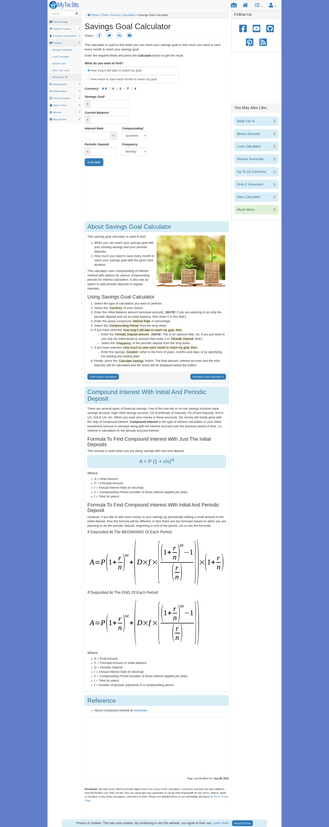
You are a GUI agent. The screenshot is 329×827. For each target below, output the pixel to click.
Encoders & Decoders (64, 35)
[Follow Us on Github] (270, 28)
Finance (57, 42)
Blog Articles (59, 119)
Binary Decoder (256, 134)
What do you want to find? (104, 63)
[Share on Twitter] (109, 35)
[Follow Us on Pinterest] (249, 42)
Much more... (256, 209)
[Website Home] (245, 5)
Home (94, 15)
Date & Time (59, 105)
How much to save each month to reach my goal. (123, 79)
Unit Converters (61, 98)
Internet (57, 112)
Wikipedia (140, 710)
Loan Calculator (60, 56)
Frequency (130, 144)
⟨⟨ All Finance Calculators (103, 376)
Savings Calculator (62, 49)
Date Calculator (256, 197)
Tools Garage (60, 21)
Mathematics (59, 91)
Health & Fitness (61, 28)
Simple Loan (59, 63)
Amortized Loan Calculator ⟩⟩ (208, 376)
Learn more (221, 823)
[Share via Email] (119, 35)
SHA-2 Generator (256, 184)
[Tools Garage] (233, 5)
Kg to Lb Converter (256, 172)
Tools (104, 15)
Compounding (132, 128)
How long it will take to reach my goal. (116, 70)
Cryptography (59, 84)
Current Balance (96, 112)
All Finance (58, 77)
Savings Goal (94, 96)
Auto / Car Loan (60, 70)
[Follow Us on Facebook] (242, 28)
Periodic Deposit (97, 144)
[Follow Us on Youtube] (256, 28)
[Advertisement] (157, 194)
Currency (91, 88)
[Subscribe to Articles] (263, 42)
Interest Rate (94, 128)
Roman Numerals (256, 159)
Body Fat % (256, 121)
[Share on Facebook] (99, 35)
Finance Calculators (123, 15)
